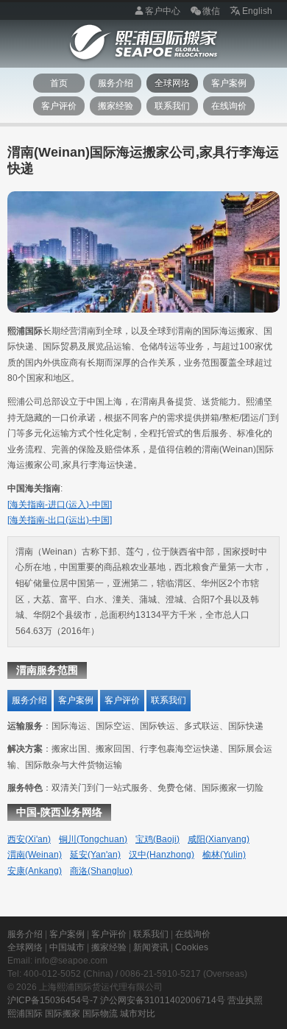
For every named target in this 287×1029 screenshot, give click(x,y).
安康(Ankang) (34, 871)
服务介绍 (115, 83)
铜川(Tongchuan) (93, 839)
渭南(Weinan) (34, 855)
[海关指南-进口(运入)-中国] (59, 504)
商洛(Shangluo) (101, 871)
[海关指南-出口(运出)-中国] (59, 520)
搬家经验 (115, 106)
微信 (211, 11)
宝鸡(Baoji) (157, 839)
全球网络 (172, 83)
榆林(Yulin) (224, 855)
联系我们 (172, 106)
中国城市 (67, 947)
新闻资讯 (151, 947)
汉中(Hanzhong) (161, 855)
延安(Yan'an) (95, 855)
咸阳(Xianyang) (218, 839)
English (257, 11)
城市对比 (137, 1013)
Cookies (191, 947)
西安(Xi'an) (29, 839)
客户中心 (162, 11)
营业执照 (245, 1000)
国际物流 (100, 1013)
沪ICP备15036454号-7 (52, 1000)
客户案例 (229, 83)
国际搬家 (62, 1013)
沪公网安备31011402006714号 (162, 1000)
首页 (59, 83)
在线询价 (229, 106)
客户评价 (59, 106)
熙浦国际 (25, 1013)
